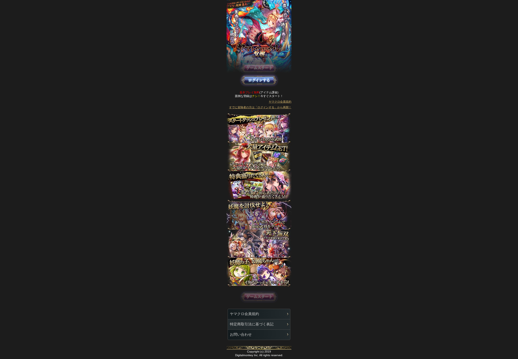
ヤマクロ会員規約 (280, 101)
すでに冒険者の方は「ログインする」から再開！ (260, 107)
